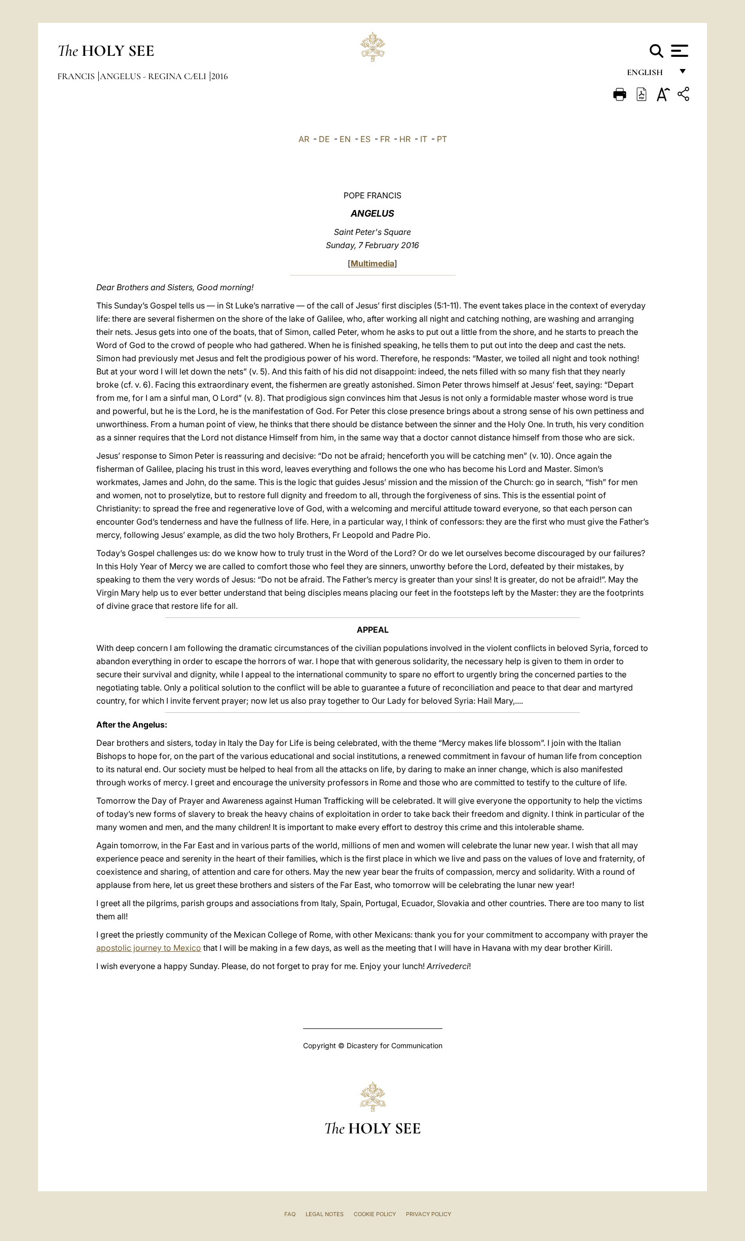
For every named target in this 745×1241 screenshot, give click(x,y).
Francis (77, 76)
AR (304, 139)
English (649, 75)
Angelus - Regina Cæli (154, 76)
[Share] (685, 96)
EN (345, 139)
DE (324, 139)
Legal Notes (325, 1214)
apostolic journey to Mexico (148, 948)
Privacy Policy (428, 1214)
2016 (219, 76)
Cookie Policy (375, 1214)
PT (442, 139)
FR (385, 139)
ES (365, 139)
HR (405, 139)
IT (423, 139)
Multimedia (372, 263)
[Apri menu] (678, 50)
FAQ (289, 1214)
